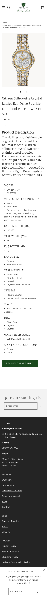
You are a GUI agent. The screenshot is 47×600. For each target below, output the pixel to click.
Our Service (8, 485)
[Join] (41, 406)
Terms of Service (10, 551)
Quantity (6, 119)
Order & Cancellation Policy (16, 562)
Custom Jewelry (10, 521)
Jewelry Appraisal (11, 496)
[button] (23, 60)
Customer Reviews (12, 490)
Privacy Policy (9, 546)
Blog (4, 501)
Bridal (5, 526)
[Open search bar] (9, 7)
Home (4, 23)
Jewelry (6, 532)
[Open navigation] (3, 7)
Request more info (20, 363)
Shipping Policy (10, 557)
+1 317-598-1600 (10, 448)
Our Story (7, 480)
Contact (6, 507)
